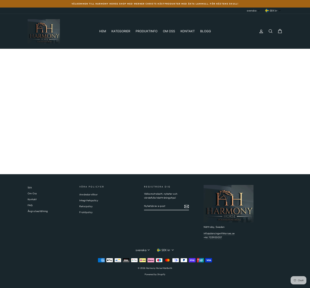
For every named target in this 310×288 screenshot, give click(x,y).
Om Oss (32, 193)
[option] (155, 4)
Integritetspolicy (88, 200)
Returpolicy (86, 206)
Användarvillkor (88, 194)
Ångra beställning (38, 211)
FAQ (30, 205)
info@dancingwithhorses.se (219, 233)
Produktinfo (147, 31)
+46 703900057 (213, 237)
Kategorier (120, 31)
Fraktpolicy (86, 212)
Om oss (169, 31)
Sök (30, 187)
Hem (102, 31)
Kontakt (187, 31)
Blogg (205, 31)
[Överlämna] (186, 206)
